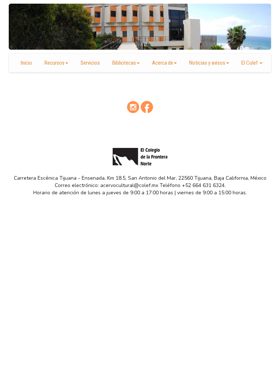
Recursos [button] (54, 63)
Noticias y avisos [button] (207, 63)
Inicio (26, 63)
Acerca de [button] (162, 63)
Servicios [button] (90, 63)
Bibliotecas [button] (124, 63)
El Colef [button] (250, 63)
